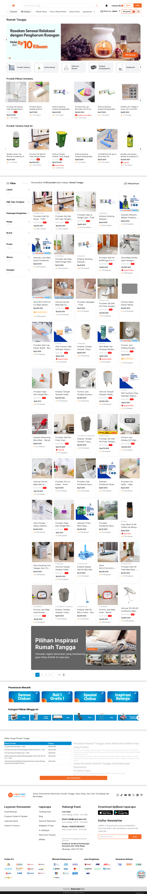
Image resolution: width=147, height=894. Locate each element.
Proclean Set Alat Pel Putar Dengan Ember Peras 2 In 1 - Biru (25, 750)
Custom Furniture (12, 825)
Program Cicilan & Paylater (16, 816)
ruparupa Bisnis (88, 12)
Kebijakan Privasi (46, 825)
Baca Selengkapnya (73, 778)
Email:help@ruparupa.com (74, 819)
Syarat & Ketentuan (47, 821)
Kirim (135, 837)
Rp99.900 (52, 753)
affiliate (42, 839)
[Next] (64, 675)
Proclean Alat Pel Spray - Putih (15, 746)
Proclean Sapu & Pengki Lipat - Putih (17, 753)
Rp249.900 (52, 750)
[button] (94, 11)
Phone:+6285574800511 (73, 826)
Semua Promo (74, 12)
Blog (41, 816)
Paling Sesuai (133, 183)
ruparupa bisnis (11, 821)
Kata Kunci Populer (47, 835)
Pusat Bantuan (10, 812)
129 (59, 675)
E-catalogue (44, 830)
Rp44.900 (52, 756)
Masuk (128, 5)
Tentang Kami (45, 812)
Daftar (137, 5)
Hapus (8, 193)
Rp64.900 (52, 761)
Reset (25, 183)
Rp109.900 (52, 746)
